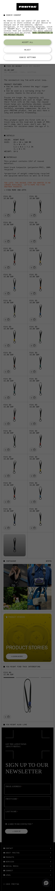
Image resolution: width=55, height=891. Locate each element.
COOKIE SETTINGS (27, 57)
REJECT (27, 50)
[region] (27, 32)
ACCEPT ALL (27, 42)
